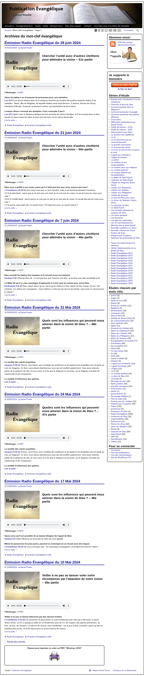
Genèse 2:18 (10, 278)
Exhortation (116, 343)
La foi (113, 137)
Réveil (113, 429)
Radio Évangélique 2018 (122, 268)
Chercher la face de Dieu (122, 104)
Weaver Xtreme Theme (101, 670)
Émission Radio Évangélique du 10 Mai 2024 (42, 562)
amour (114, 295)
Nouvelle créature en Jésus (123, 230)
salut (113, 436)
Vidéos (114, 441)
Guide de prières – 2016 (121, 127)
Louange (115, 378)
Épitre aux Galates (119, 333)
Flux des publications (120, 452)
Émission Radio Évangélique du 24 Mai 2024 (42, 394)
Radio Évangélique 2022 (122, 278)
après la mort (117, 300)
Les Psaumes (117, 218)
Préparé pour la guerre (121, 235)
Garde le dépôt (117, 358)
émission (31, 125)
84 (115, 30)
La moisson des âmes (120, 147)
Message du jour (118, 381)
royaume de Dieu (118, 431)
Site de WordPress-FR (121, 457)
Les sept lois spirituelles (121, 220)
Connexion (128, 30)
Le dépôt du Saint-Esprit (121, 177)
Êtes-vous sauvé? (73, 26)
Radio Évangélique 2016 (122, 263)
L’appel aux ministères (121, 155)
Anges (113, 298)
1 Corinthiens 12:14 (13, 190)
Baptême (115, 308)
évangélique (40, 125)
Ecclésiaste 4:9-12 (13, 286)
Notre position (117, 384)
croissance (115, 313)
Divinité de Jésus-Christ (121, 318)
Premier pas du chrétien (121, 401)
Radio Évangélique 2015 (122, 260)
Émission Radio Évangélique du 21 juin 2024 (42, 133)
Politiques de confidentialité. (125, 670)
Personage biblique (119, 396)
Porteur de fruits (118, 233)
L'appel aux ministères (121, 363)
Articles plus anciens (14, 642)
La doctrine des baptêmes (122, 135)
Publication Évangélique (36, 9)
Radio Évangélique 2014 (122, 258)
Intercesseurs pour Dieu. (122, 132)
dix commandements (120, 321)
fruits (113, 356)
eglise (113, 326)
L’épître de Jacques (119, 195)
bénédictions (116, 310)
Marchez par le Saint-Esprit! (123, 225)
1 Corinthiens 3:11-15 (14, 620)
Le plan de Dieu (118, 376)
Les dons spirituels (119, 215)
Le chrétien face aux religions (124, 167)
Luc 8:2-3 (9, 100)
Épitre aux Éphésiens (120, 331)
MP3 (21, 92)
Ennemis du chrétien (120, 328)
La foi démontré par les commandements (121, 141)
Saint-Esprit (116, 434)
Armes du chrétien (119, 305)
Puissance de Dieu (119, 411)
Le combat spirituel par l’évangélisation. (121, 173)
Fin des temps (117, 351)
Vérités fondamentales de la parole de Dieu (123, 249)
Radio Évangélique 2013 (122, 255)
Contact (87, 26)
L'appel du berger (119, 366)
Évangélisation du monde (122, 341)
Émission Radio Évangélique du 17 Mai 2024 (42, 481)
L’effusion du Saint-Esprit (122, 180)
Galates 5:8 (9, 539)
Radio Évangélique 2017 (122, 266)
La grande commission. (121, 145)
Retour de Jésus (118, 424)
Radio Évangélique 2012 (122, 253)
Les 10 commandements (122, 223)
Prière (113, 406)
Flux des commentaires (121, 455)
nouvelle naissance (119, 386)
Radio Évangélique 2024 (122, 283)
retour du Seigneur (119, 426)
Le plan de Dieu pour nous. (123, 197)
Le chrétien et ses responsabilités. (119, 163)
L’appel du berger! (119, 157)
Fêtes (113, 348)
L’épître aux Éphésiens (121, 187)
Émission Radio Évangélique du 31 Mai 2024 (42, 307)
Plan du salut (116, 399)
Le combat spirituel (119, 170)
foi (112, 353)
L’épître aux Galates (120, 190)
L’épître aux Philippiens (121, 192)
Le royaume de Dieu (120, 205)
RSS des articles (125, 42)
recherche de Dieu (119, 416)
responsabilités (117, 419)
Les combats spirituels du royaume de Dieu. (122, 211)
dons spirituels (117, 323)
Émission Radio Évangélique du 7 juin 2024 (41, 220)
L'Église (114, 368)
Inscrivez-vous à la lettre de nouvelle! (111, 26)
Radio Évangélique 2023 (122, 281)
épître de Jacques (119, 338)
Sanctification (117, 439)
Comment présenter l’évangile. (124, 112)
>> (119, 30)
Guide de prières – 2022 (121, 129)
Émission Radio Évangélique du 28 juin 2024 (42, 43)
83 (111, 30)
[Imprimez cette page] (54, 661)
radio (49, 125)
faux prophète (117, 346)
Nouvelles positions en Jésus (124, 228)
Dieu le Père (116, 315)
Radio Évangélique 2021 (122, 276)
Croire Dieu (116, 119)
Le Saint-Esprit (117, 208)
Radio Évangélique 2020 (122, 273)
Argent (114, 303)
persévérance (117, 394)
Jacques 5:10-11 (12, 365)
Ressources (116, 421)
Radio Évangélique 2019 (122, 270)
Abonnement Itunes (126, 45)
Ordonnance (116, 388)
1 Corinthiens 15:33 (13, 547)
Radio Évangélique (15, 125)
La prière (115, 160)
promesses (116, 409)
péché (113, 391)
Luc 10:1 (8, 114)
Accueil (8, 26)
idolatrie (114, 361)
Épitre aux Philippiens (120, 336)
